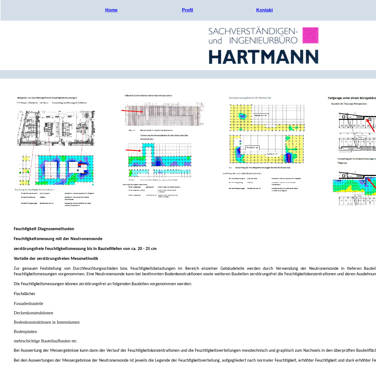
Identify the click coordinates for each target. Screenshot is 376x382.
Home (111, 10)
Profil (187, 10)
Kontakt (264, 10)
